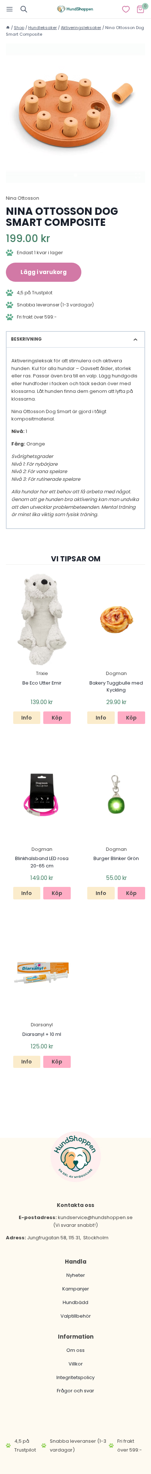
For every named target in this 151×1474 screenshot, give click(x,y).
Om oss (75, 1350)
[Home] (8, 28)
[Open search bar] (23, 9)
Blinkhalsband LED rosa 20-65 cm (42, 862)
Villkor (76, 1363)
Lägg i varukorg (44, 272)
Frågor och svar (75, 1390)
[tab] (75, 175)
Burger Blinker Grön (116, 858)
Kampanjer (75, 1288)
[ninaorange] (75, 113)
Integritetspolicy (75, 1377)
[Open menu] (9, 9)
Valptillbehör (75, 1316)
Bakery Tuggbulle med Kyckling (116, 686)
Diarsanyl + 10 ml (41, 1034)
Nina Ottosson (22, 198)
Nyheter (75, 1275)
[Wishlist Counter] (126, 9)
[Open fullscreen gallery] (138, 175)
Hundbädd (75, 1302)
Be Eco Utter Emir (42, 683)
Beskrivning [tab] (26, 339)
